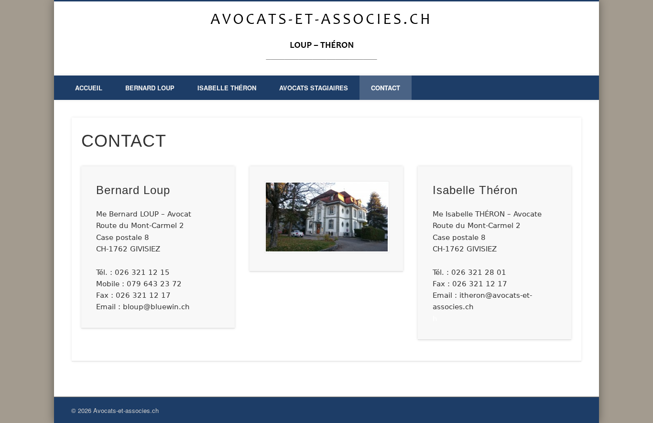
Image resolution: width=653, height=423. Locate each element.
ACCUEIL (88, 87)
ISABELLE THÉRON (226, 87)
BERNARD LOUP (149, 87)
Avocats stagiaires (313, 87)
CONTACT (385, 87)
